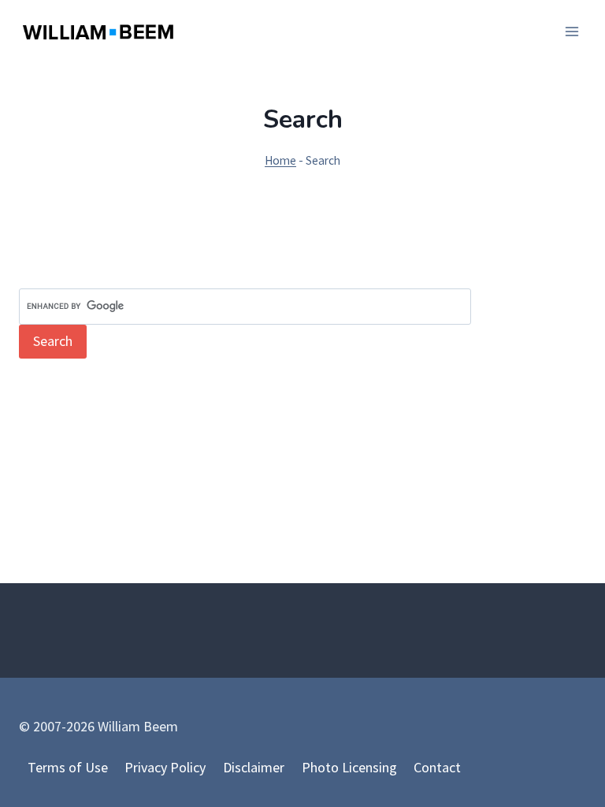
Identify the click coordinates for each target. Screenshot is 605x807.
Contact (437, 767)
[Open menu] (571, 31)
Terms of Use (68, 767)
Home (280, 160)
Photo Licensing (349, 767)
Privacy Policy (165, 767)
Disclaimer (253, 767)
